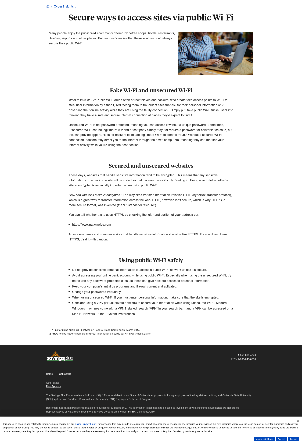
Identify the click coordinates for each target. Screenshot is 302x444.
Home (49, 373)
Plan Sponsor (53, 386)
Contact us (65, 373)
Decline (293, 439)
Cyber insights (64, 6)
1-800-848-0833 (247, 359)
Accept (281, 439)
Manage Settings (264, 439)
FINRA (131, 411)
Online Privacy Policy (85, 423)
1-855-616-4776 (247, 355)
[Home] (47, 6)
